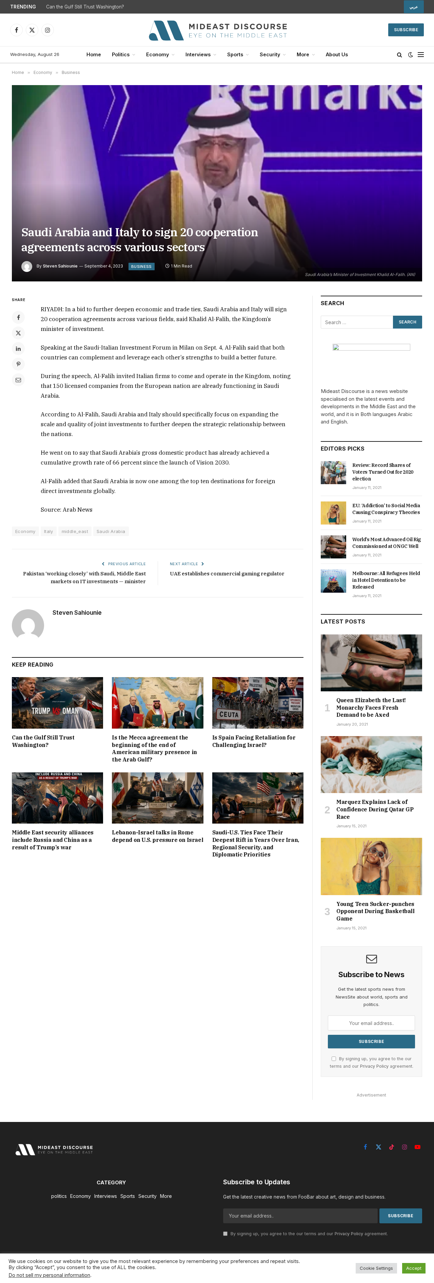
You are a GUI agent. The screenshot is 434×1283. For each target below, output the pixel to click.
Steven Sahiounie (60, 266)
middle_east (75, 531)
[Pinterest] (18, 364)
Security (270, 54)
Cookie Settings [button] (376, 1268)
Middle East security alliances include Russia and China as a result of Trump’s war (53, 840)
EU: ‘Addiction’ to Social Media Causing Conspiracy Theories (386, 508)
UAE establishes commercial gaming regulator (227, 573)
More (303, 54)
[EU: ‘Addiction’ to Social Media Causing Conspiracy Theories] (333, 513)
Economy (157, 54)
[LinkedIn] (18, 348)
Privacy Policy (374, 1066)
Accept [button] (413, 1268)
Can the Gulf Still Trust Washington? (85, 6)
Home (93, 54)
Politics (121, 54)
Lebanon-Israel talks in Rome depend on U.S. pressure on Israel (157, 836)
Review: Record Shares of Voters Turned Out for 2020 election (382, 472)
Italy (48, 531)
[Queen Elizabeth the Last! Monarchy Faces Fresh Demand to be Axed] (371, 662)
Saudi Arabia (111, 531)
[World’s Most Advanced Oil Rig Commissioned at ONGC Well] (333, 546)
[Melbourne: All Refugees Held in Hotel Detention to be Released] (333, 580)
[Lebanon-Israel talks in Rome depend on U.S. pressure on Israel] (157, 798)
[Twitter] (18, 333)
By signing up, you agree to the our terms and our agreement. (308, 1233)
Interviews (198, 54)
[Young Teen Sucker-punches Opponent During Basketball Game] (371, 866)
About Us (337, 54)
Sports (235, 54)
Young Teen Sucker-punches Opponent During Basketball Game (375, 911)
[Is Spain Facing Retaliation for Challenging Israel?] (257, 702)
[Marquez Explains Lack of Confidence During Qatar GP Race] (371, 764)
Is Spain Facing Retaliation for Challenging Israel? (254, 741)
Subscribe (406, 29)
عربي (414, 6)
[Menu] (421, 54)
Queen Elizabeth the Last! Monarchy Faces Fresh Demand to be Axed (371, 707)
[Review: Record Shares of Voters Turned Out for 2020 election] (333, 472)
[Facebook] (18, 317)
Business (141, 266)
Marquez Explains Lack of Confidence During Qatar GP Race (375, 809)
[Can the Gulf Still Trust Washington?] (57, 702)
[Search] (399, 54)
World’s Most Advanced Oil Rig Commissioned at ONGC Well (386, 542)
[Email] (18, 379)
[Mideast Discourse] (217, 30)
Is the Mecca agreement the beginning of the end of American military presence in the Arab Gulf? (154, 748)
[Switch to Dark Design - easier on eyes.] (411, 54)
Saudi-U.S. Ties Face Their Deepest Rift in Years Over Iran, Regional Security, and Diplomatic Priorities (255, 843)
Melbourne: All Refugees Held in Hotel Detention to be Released (386, 580)
